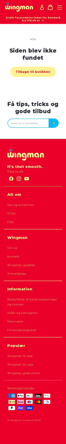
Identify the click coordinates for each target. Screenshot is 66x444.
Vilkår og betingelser (22, 313)
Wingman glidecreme (23, 373)
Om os (12, 248)
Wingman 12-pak (19, 356)
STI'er (11, 213)
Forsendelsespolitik (21, 330)
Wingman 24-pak (20, 364)
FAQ (10, 222)
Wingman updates (21, 265)
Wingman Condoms (22, 420)
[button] (50, 7)
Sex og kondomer (20, 205)
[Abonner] (54, 123)
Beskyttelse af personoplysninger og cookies (32, 302)
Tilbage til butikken (33, 72)
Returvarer (15, 321)
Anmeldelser (17, 273)
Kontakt (13, 256)
